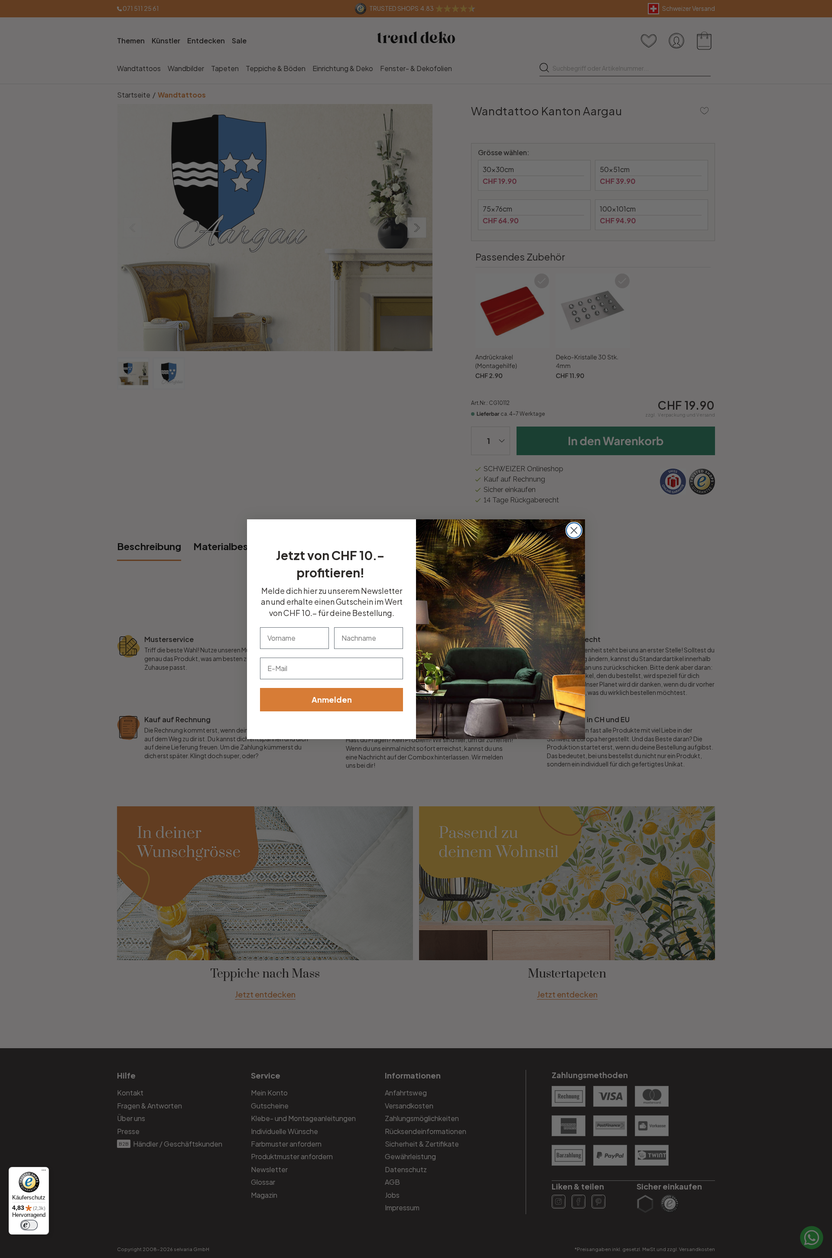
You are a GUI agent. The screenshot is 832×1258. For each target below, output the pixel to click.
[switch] (29, 1225)
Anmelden (332, 699)
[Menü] (44, 1172)
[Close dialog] (574, 530)
